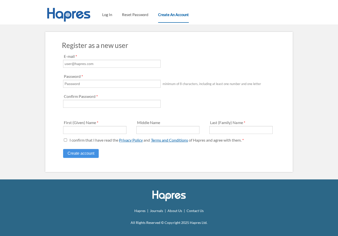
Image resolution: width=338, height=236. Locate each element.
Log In (107, 14)
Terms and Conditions (169, 140)
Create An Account (173, 14)
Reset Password (135, 14)
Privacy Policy (131, 140)
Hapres (139, 211)
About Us (175, 211)
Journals (156, 211)
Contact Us (195, 211)
